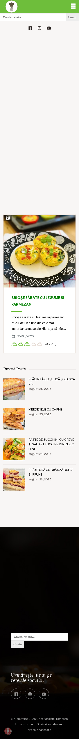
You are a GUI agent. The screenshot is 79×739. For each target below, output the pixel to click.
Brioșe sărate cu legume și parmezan (37, 300)
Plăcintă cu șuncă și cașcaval (52, 381)
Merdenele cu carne (45, 409)
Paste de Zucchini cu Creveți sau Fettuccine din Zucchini (51, 444)
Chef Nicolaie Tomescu (52, 718)
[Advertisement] (39, 76)
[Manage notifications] (7, 731)
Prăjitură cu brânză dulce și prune (51, 472)
